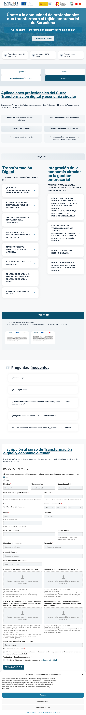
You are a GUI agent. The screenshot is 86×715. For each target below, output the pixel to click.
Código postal (64, 530)
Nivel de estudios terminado (15, 560)
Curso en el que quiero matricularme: (18, 641)
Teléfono (48, 512)
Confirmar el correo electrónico (14, 526)
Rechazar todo (43, 701)
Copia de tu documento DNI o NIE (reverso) (61, 569)
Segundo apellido (65, 484)
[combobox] (22, 547)
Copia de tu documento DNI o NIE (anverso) (20, 569)
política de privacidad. (49, 660)
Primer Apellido (37, 484)
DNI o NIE (48, 493)
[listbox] (43, 556)
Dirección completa (11, 530)
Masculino (10, 507)
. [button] (17, 219)
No (7, 480)
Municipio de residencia (13, 543)
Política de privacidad (45, 712)
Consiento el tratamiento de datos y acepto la (31, 660)
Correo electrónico (10, 519)
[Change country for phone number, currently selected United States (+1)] (46, 516)
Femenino (21, 507)
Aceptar (43, 695)
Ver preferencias (43, 707)
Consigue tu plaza (43, 38)
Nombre (7, 484)
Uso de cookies (31, 712)
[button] (83, 674)
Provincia (48, 543)
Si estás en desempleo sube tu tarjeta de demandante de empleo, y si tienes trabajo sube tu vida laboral (62, 603)
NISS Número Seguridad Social (16, 493)
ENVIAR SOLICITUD (14, 667)
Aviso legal (56, 712)
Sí (7, 477)
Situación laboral (10, 552)
